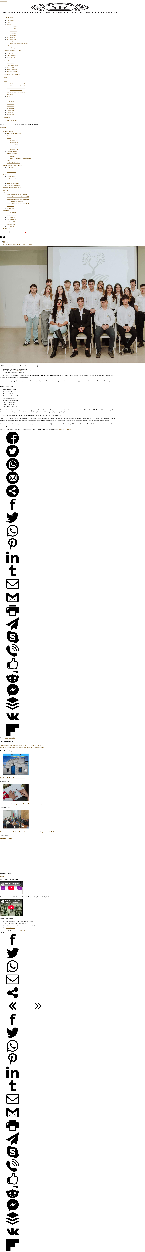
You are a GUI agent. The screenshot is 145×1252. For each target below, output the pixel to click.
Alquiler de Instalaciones (13, 178)
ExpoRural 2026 (11, 226)
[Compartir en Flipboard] (12, 735)
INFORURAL (10, 167)
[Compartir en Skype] (12, 643)
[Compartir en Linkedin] (12, 563)
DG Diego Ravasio (23, 930)
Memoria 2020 (14, 140)
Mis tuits (2, 876)
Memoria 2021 (14, 142)
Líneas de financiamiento (13, 185)
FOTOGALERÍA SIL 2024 (17, 201)
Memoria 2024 (14, 149)
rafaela (13, 738)
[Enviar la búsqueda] (25, 232)
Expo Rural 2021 (11, 215)
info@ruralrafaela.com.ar (19, 926)
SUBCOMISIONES (12, 154)
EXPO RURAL (7, 210)
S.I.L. (4, 192)
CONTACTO (6, 228)
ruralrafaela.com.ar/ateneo (65, 429)
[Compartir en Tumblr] (12, 576)
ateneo (6, 738)
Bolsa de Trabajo (11, 181)
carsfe (10, 738)
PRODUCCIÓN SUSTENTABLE (12, 188)
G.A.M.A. (12, 156)
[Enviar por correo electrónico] (12, 483)
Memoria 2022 (14, 144)
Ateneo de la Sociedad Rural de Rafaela (20, 158)
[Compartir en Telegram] (12, 629)
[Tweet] (12, 457)
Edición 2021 (10, 208)
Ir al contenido (3, 1)
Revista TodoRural (11, 172)
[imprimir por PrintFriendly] (12, 616)
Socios (8, 160)
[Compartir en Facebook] (12, 443)
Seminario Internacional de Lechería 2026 (18, 194)
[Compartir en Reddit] (12, 682)
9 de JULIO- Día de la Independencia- (12, 778)
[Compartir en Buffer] (12, 709)
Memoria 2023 (14, 147)
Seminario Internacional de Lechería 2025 (18, 197)
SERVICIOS (6, 174)
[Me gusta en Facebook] (12, 669)
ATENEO (18, 370)
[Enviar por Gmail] (12, 603)
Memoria (9, 138)
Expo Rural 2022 (11, 217)
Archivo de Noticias (12, 169)
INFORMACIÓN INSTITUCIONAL (12, 165)
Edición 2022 (10, 206)
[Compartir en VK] (12, 722)
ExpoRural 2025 (11, 224)
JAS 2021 (5, 190)
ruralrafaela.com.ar (10, 928)
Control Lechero (11, 176)
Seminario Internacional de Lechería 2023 (18, 203)
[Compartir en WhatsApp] (12, 470)
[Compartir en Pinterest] (12, 550)
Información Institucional (28, 370)
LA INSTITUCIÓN (8, 131)
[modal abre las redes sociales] (12, 497)
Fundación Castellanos (13, 183)
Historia (9, 135)
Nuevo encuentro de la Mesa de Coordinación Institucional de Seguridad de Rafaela (27, 832)
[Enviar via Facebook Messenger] (12, 696)
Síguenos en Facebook (6, 838)
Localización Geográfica (13, 163)
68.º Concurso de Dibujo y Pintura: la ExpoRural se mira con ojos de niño (24, 804)
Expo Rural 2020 (11, 212)
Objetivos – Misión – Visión (14, 133)
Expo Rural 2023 (11, 219)
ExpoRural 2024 (11, 222)
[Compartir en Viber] (12, 656)
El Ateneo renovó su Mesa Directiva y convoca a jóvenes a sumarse (18, 244)
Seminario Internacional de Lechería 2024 (18, 199)
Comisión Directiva (12, 151)
